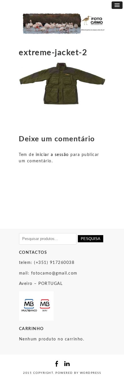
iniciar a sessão (52, 155)
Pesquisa (90, 239)
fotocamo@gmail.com (54, 273)
